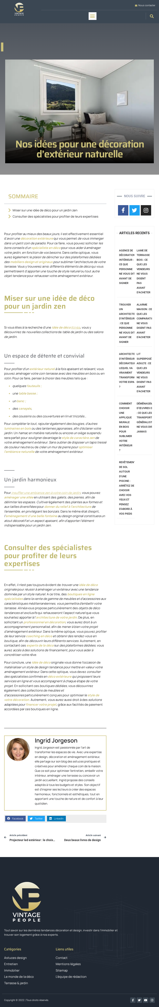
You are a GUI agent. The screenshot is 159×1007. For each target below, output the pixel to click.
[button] (92, 16)
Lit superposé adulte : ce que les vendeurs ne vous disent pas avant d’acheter (144, 372)
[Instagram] (152, 1000)
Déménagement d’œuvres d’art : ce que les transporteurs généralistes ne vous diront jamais (148, 417)
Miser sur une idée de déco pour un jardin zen (45, 210)
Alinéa (75, 327)
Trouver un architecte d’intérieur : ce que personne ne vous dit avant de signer (127, 323)
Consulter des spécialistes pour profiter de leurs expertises (55, 216)
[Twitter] (139, 1000)
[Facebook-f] (133, 1000)
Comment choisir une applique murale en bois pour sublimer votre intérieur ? (125, 427)
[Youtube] (145, 1000)
